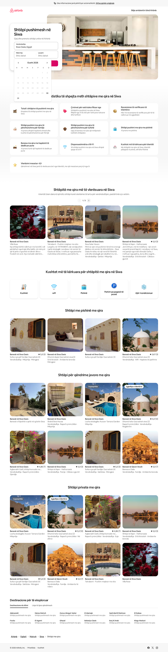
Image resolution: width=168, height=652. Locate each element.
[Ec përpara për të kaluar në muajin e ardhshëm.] (47, 63)
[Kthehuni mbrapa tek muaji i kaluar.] (18, 63)
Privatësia (31, 648)
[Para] (89, 201)
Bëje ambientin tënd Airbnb (144, 10)
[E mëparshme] (79, 201)
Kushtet (41, 648)
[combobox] (36, 46)
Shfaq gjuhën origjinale (105, 3)
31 (18, 98)
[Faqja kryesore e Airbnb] (16, 10)
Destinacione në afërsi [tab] (19, 605)
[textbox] (25, 55)
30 (47, 93)
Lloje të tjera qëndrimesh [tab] (42, 605)
